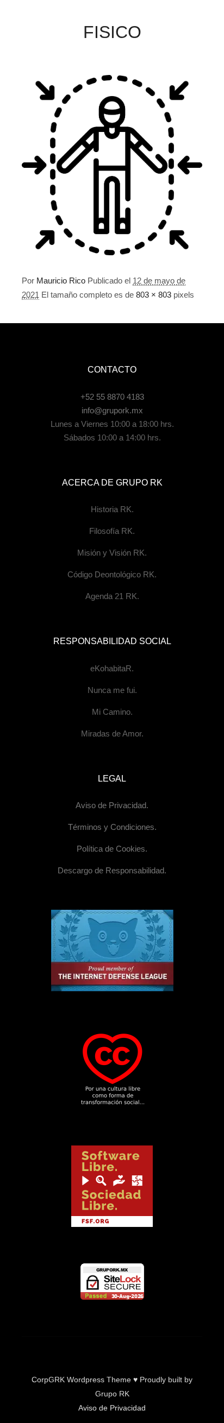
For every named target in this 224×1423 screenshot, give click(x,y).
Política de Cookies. (112, 848)
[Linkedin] (112, 1352)
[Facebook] (79, 1352)
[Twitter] (128, 1352)
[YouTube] (161, 1352)
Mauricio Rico (60, 280)
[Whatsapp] (145, 1352)
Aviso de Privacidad (112, 1407)
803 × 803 (153, 294)
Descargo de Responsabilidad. (112, 870)
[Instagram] (96, 1352)
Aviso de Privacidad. (112, 805)
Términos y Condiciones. (112, 827)
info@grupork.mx (112, 410)
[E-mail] (63, 1352)
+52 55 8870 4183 (112, 396)
